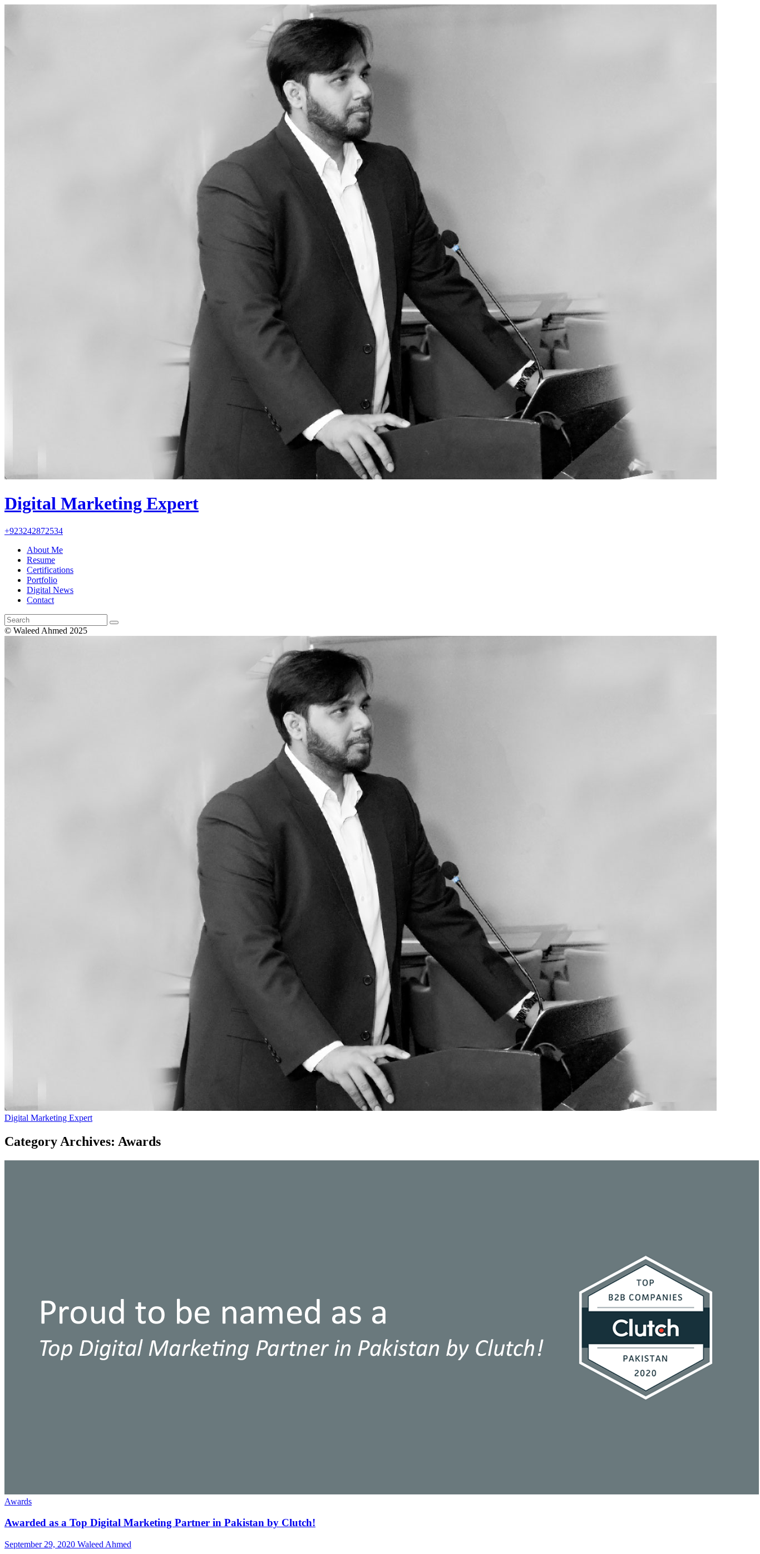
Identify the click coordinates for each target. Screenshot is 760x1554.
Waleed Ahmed (103, 1544)
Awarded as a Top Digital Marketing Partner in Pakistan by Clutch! (159, 1522)
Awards (18, 1501)
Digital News (50, 590)
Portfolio (42, 580)
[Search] (114, 622)
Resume (41, 560)
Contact (40, 600)
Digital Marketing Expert (48, 1117)
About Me (45, 550)
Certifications (50, 570)
